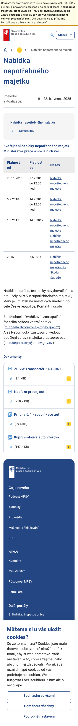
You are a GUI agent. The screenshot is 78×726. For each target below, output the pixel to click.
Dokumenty (26, 130)
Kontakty (15, 560)
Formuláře (16, 592)
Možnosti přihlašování (23, 527)
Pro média (15, 517)
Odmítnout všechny (39, 706)
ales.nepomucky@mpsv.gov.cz (29, 343)
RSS (11, 538)
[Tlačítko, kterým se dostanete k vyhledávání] (52, 35)
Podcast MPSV (19, 496)
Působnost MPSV (20, 581)
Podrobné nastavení (39, 716)
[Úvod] (5, 50)
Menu (62, 35)
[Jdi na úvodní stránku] (19, 35)
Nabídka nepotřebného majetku (59, 183)
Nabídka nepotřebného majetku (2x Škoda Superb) (59, 267)
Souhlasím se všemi (39, 695)
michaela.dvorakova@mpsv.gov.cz (32, 327)
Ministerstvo (17, 571)
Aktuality (15, 507)
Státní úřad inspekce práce (26, 614)
